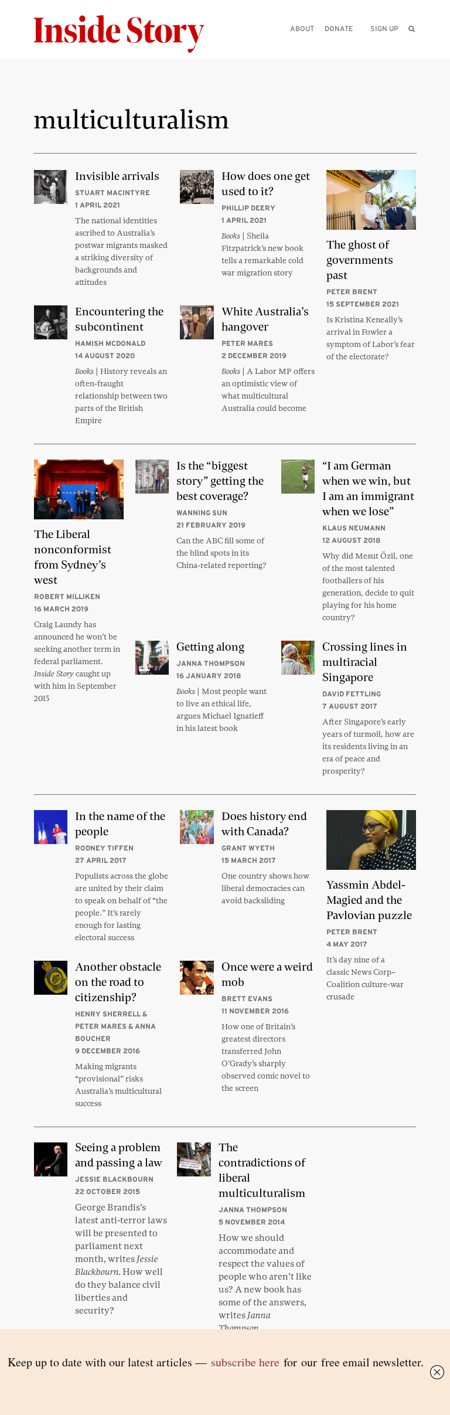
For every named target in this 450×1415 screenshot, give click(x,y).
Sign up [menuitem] (384, 28)
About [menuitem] (302, 28)
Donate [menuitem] (339, 28)
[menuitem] (412, 29)
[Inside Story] (127, 34)
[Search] (411, 47)
